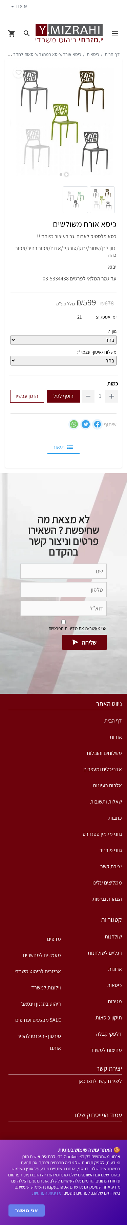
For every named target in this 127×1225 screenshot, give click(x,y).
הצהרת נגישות (107, 898)
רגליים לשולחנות (105, 952)
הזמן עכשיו (27, 396)
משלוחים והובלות (104, 753)
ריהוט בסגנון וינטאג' (41, 1003)
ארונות (115, 969)
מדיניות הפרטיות (46, 1193)
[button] (66, 174)
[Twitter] (85, 424)
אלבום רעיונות (107, 785)
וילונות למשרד (46, 987)
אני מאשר (26, 1210)
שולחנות (113, 936)
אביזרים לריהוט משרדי (38, 971)
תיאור (59, 447)
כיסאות (93, 54)
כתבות (115, 817)
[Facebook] (97, 424)
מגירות (115, 1001)
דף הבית (112, 54)
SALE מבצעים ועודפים (38, 1020)
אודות (116, 736)
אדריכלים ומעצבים (102, 769)
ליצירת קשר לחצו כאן (100, 1081)
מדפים (54, 939)
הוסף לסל (63, 396)
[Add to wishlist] (18, 72)
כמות (112, 383)
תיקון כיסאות (109, 1017)
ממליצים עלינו (107, 882)
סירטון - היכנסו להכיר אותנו (39, 1038)
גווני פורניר (111, 850)
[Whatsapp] (73, 424)
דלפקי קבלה (109, 1033)
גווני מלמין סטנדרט (102, 834)
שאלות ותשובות (106, 801)
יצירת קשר (111, 866)
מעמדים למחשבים (42, 955)
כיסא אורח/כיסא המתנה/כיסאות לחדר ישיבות (41, 54)
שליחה (89, 642)
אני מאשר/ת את (77, 628)
